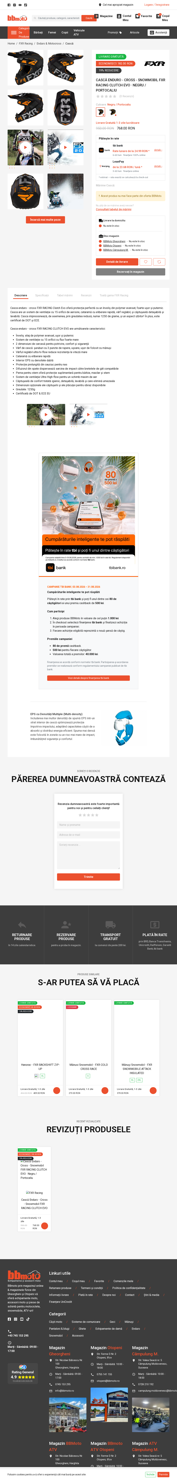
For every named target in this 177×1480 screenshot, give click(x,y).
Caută (89, 18)
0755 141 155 (104, 1374)
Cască (69, 43)
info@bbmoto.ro (64, 1390)
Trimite (88, 877)
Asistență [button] (161, 32)
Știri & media (151, 1295)
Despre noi (109, 1295)
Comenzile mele (123, 1281)
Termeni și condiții (92, 1288)
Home (11, 43)
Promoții (113, 32)
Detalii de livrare (117, 261)
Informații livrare (59, 1295)
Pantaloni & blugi (59, 1328)
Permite (163, 1474)
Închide (151, 1474)
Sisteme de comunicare (86, 1321)
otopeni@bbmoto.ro (108, 1380)
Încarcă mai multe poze (45, 219)
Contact (129, 1295)
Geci (112, 1321)
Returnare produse (60, 1288)
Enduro (136, 1328)
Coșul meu (78, 1281)
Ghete (82, 1328)
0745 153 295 (63, 1384)
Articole (134, 32)
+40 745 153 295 (18, 1335)
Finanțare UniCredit (60, 1301)
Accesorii (77, 1335)
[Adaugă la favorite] (146, 261)
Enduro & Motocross (49, 43)
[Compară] (159, 261)
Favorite (99, 1281)
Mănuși (129, 1321)
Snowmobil (56, 1335)
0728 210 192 (145, 1384)
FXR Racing (26, 43)
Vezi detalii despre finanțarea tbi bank (88, 678)
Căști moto (55, 1321)
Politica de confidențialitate (128, 1288)
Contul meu (56, 1281)
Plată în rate (85, 1295)
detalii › (158, 150)
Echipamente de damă (108, 1328)
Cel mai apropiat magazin (118, 4)
